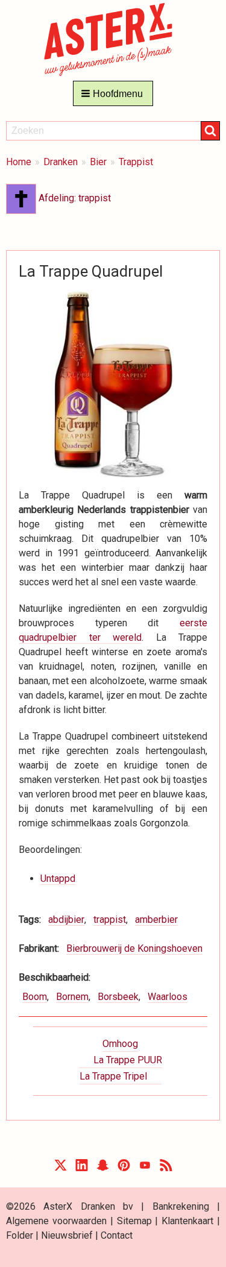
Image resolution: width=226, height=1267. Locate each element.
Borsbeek (118, 996)
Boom (34, 996)
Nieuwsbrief (67, 1235)
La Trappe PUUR (127, 1060)
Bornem (72, 996)
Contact (117, 1235)
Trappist (136, 162)
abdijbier (66, 919)
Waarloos (167, 996)
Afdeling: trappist (73, 198)
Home (18, 162)
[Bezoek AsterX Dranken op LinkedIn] (81, 1168)
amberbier (156, 919)
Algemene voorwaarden (56, 1221)
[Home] (113, 39)
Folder (19, 1235)
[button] (113, 93)
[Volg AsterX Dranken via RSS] (166, 1168)
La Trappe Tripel (113, 1076)
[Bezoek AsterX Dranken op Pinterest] (123, 1168)
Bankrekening (180, 1206)
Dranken (60, 162)
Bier (98, 162)
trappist (109, 919)
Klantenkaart (187, 1221)
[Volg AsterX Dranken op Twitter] (60, 1168)
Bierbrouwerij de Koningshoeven (134, 948)
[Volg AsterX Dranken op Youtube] (144, 1168)
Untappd (57, 878)
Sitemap (134, 1221)
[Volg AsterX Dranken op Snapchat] (102, 1168)
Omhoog (120, 1043)
